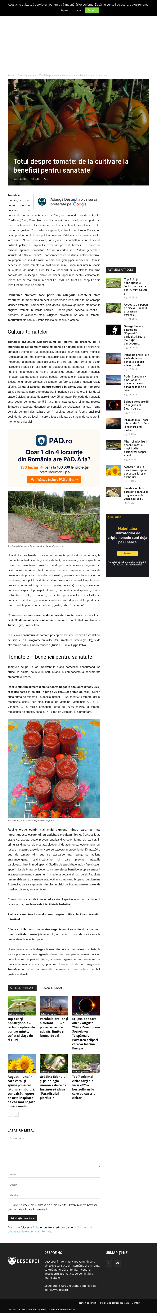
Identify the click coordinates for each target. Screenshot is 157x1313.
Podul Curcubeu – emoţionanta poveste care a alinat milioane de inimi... (135, 383)
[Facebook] (109, 1263)
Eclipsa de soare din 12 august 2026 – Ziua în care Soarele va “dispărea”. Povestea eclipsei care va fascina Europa (86, 1033)
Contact (136, 1302)
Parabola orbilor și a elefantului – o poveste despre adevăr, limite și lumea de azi (54, 1027)
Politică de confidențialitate (114, 1302)
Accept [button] (91, 10)
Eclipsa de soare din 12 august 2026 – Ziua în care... (136, 405)
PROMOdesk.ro (58, 1290)
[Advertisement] (78, 45)
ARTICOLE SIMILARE (22, 987)
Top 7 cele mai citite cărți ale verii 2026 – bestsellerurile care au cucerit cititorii (83, 1087)
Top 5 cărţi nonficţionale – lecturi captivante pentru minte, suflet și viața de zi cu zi (21, 1029)
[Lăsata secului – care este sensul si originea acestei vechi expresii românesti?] (113, 492)
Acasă (11, 75)
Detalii (77, 10)
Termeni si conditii (87, 1302)
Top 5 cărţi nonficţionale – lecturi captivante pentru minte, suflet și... (136, 286)
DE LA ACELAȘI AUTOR (52, 987)
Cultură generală (27, 75)
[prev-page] (10, 1114)
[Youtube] (117, 1263)
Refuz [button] (64, 10)
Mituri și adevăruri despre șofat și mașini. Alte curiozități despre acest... (135, 448)
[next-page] (16, 1114)
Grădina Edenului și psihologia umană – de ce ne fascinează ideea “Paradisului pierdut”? (53, 1087)
